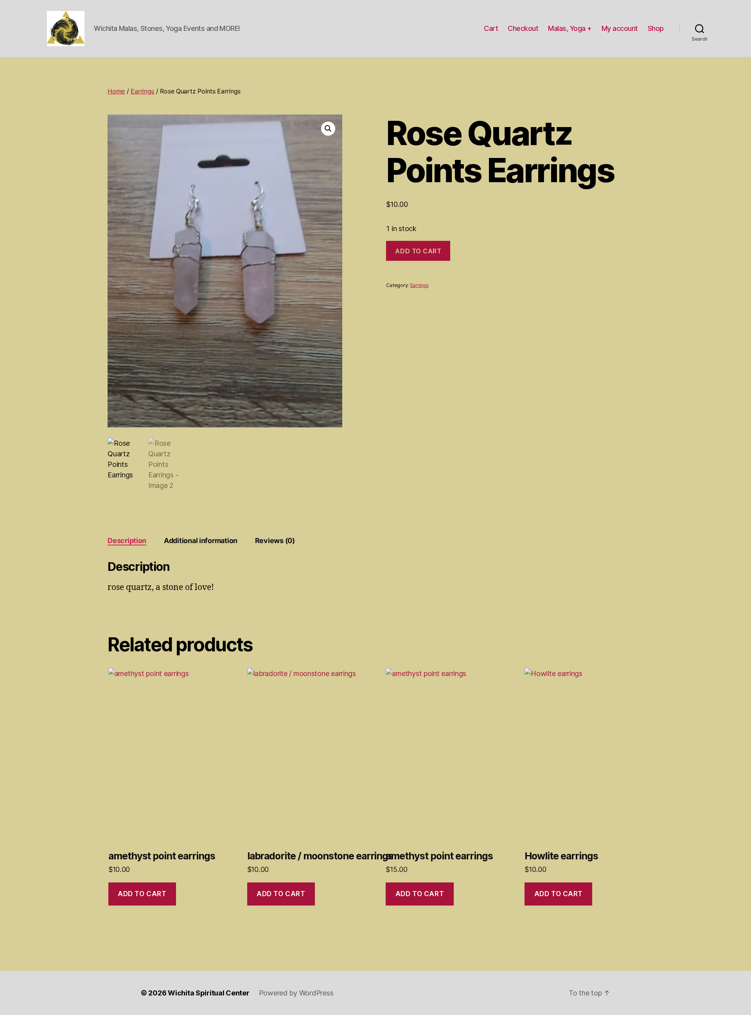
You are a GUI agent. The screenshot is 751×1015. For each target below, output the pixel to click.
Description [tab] (127, 540)
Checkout (523, 28)
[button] (328, 129)
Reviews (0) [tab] (275, 540)
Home (116, 91)
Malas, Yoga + (570, 28)
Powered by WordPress (296, 993)
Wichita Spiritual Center (209, 993)
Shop (656, 28)
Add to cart (418, 251)
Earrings (142, 91)
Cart (491, 28)
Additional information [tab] (200, 540)
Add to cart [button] (142, 894)
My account (620, 28)
